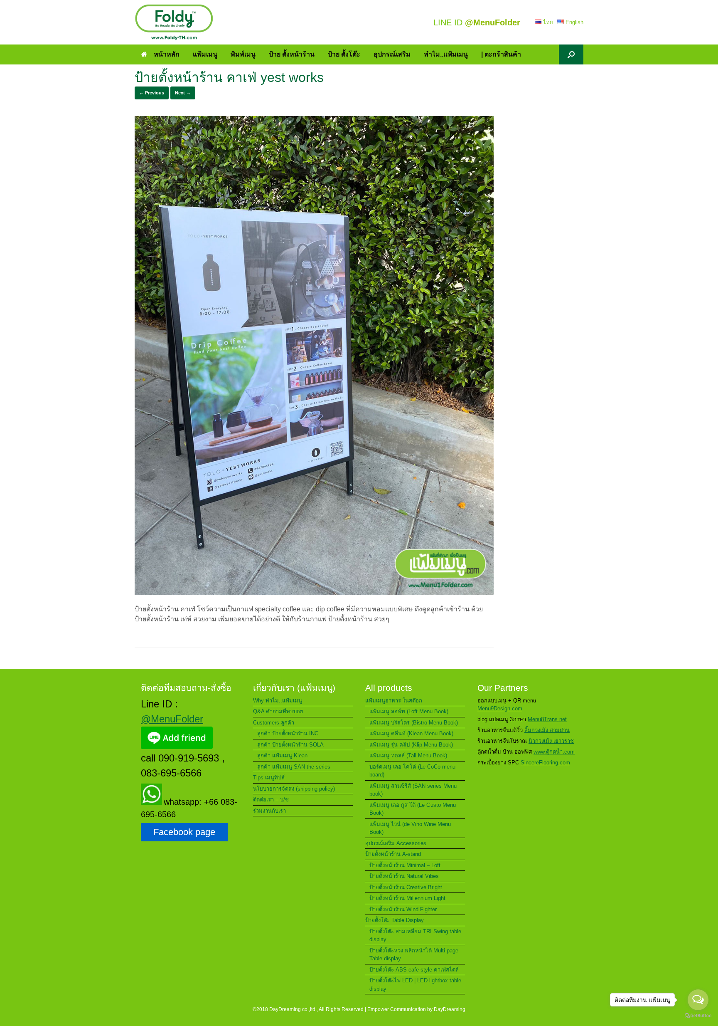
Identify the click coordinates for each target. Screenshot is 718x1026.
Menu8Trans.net (547, 719)
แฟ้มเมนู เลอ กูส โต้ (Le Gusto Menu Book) (412, 809)
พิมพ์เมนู (243, 54)
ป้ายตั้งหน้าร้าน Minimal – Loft (404, 865)
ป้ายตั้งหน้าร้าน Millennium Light (407, 898)
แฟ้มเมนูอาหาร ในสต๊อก (393, 700)
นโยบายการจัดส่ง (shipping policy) (294, 789)
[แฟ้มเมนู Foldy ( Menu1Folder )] (174, 22)
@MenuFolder (172, 718)
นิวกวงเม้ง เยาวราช (551, 741)
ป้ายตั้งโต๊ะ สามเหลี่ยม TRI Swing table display (415, 935)
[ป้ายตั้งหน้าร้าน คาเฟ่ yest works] (314, 592)
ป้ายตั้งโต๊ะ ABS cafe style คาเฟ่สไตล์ (414, 970)
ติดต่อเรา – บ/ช (271, 799)
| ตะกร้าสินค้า (501, 54)
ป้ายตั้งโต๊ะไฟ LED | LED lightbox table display (415, 984)
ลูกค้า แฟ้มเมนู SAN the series (293, 767)
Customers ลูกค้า (273, 722)
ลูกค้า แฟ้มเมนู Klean (282, 755)
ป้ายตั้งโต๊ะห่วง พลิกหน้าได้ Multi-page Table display (413, 954)
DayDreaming (449, 1009)
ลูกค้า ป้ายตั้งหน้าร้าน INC (287, 733)
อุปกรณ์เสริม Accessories (395, 843)
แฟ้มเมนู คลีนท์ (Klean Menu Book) (411, 733)
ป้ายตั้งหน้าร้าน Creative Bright (405, 887)
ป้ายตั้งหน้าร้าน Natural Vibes (404, 876)
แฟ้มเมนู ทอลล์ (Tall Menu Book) (408, 755)
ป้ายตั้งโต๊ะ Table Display (394, 920)
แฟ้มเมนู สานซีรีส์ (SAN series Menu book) (413, 790)
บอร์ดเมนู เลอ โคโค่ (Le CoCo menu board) (412, 771)
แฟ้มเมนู (205, 54)
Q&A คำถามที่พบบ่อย (278, 711)
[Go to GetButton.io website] (698, 1016)
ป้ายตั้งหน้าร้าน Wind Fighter (403, 909)
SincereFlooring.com (545, 762)
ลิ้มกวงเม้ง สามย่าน (547, 730)
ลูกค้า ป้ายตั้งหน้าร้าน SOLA (290, 745)
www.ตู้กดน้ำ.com (554, 752)
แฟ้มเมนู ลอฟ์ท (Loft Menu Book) (408, 711)
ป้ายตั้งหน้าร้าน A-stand (393, 854)
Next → (183, 92)
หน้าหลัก (167, 54)
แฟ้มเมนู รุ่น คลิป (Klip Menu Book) (411, 745)
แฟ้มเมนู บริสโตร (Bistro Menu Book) (413, 722)
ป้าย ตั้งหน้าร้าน (292, 54)
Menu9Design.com (499, 708)
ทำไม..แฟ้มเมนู (446, 54)
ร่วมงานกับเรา (269, 811)
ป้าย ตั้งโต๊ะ (344, 54)
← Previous (151, 92)
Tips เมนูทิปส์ (269, 777)
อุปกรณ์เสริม (392, 54)
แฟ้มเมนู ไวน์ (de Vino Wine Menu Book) (410, 828)
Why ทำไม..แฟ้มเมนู (277, 700)
